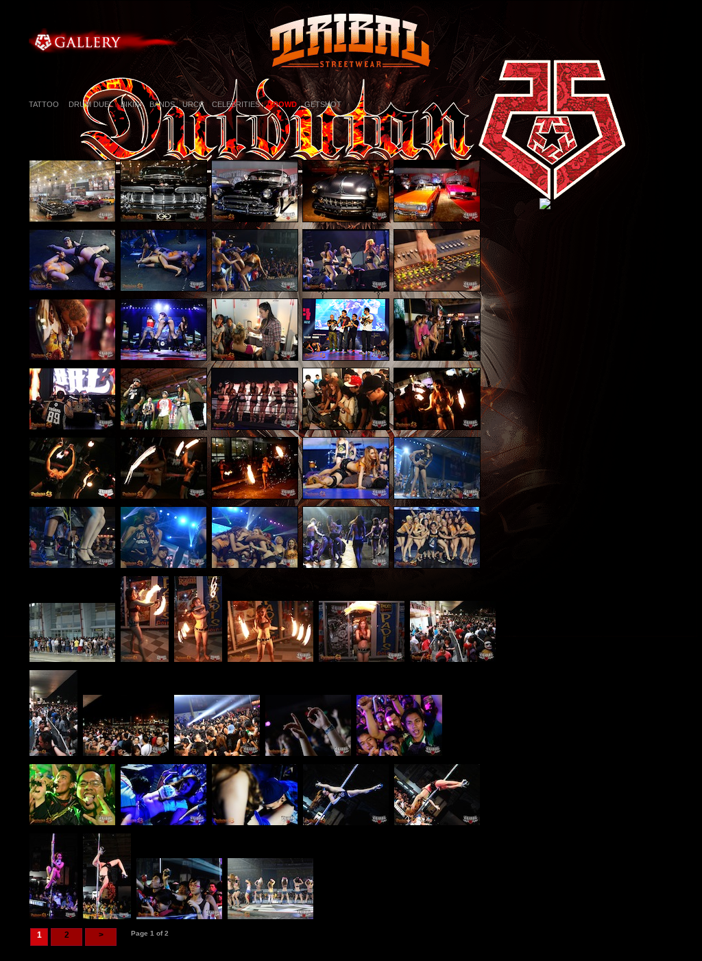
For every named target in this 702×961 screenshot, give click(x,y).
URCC (193, 104)
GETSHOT (322, 104)
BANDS (162, 104)
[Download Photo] (74, 225)
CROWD (282, 104)
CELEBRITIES (236, 104)
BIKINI (131, 104)
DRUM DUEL (89, 104)
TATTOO (44, 104)
